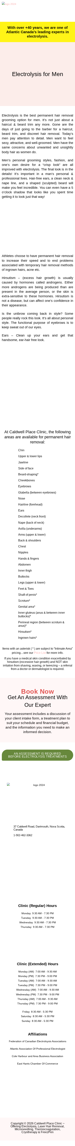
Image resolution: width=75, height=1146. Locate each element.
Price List (40, 652)
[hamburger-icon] (67, 11)
